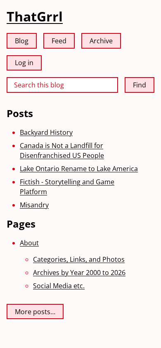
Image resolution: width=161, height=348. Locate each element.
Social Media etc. (59, 285)
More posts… (35, 311)
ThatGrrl (35, 16)
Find (139, 84)
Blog (21, 40)
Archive (101, 40)
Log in (24, 62)
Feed (59, 40)
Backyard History (46, 132)
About (29, 242)
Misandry (34, 204)
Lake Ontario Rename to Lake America (79, 168)
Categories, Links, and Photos (79, 259)
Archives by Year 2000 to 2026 (79, 272)
